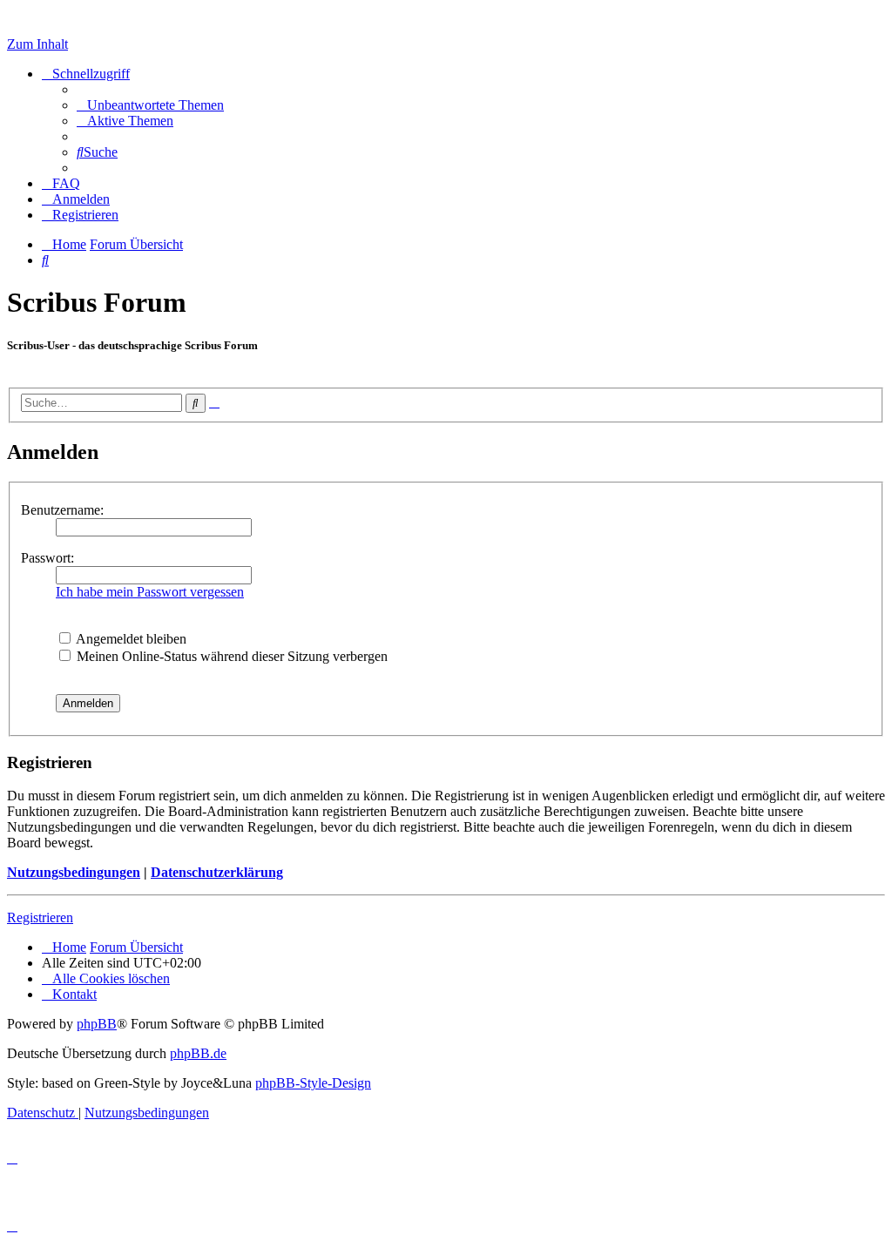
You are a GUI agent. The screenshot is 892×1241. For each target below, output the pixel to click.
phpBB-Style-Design (313, 1083)
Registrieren (40, 917)
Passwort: (47, 557)
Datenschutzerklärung (217, 872)
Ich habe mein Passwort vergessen (150, 591)
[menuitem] (150, 105)
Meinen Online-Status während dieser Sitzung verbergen (230, 656)
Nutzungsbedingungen (73, 872)
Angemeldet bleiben (129, 638)
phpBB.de (198, 1053)
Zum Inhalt (37, 44)
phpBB (97, 1023)
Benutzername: (62, 509)
